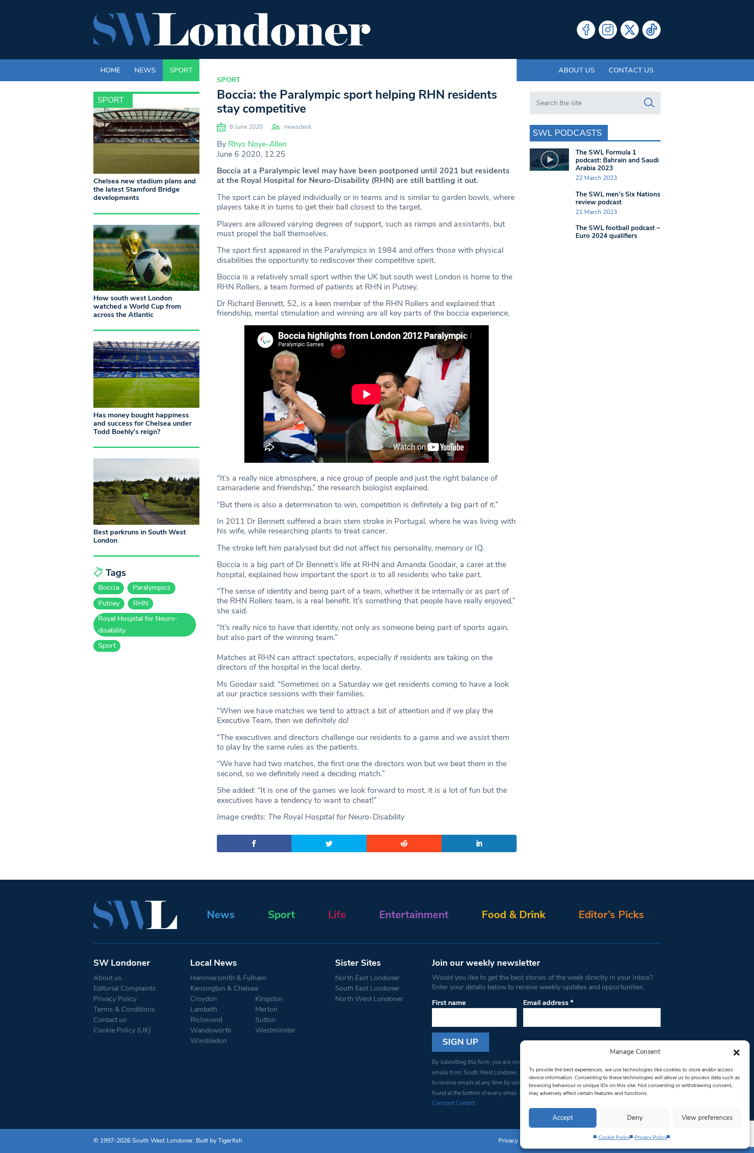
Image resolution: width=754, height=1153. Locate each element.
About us (577, 70)
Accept (562, 1117)
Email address (548, 1002)
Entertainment (414, 914)
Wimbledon (208, 1041)
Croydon (203, 999)
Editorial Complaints (124, 988)
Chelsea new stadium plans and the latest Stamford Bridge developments (144, 189)
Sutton (265, 1020)
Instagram (608, 30)
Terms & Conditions (124, 1009)
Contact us (631, 70)
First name (449, 1002)
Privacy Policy (650, 1137)
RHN (140, 603)
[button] (736, 1051)
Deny (635, 1117)
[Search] (649, 103)
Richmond (206, 1020)
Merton (266, 1009)
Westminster (275, 1030)
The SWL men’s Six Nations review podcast (618, 198)
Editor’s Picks (611, 914)
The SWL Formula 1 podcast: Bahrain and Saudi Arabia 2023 (617, 160)
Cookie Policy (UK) (122, 1030)
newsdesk (298, 127)
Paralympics (152, 587)
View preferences (707, 1117)
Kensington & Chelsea (224, 988)
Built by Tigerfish (219, 1140)
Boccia (108, 587)
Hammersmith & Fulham (228, 978)
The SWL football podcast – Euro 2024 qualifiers (618, 232)
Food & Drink (513, 914)
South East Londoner (367, 988)
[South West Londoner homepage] (231, 29)
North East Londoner (367, 978)
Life (337, 914)
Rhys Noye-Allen (257, 144)
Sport (228, 80)
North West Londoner (369, 999)
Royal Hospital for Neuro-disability (138, 624)
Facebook (586, 30)
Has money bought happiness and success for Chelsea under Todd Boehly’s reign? (142, 423)
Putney (109, 603)
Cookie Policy (614, 1137)
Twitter (629, 30)
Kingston (269, 999)
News (221, 914)
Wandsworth (210, 1030)
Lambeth (203, 1009)
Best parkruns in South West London (139, 536)
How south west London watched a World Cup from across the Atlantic (137, 306)
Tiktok (651, 30)
